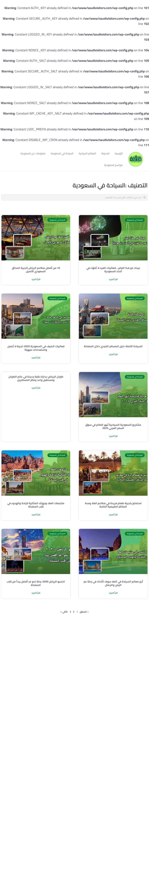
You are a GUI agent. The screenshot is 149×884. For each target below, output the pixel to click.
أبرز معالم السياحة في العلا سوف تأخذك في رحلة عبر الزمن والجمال (113, 583)
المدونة (105, 153)
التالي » (64, 611)
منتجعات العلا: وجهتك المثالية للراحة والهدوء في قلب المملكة (35, 505)
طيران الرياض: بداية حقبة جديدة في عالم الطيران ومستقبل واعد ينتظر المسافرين (35, 378)
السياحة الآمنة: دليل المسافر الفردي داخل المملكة (113, 346)
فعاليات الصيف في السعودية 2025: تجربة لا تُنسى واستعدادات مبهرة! (35, 348)
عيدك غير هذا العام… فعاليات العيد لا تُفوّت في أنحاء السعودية (113, 270)
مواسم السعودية (113, 165)
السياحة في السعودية (62, 153)
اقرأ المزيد (113, 279)
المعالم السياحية (87, 153)
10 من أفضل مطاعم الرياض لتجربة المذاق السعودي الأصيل (36, 270)
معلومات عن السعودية (33, 153)
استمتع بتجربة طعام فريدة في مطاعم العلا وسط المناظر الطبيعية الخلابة (113, 505)
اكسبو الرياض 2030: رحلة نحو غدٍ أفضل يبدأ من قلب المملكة (36, 583)
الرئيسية (119, 153)
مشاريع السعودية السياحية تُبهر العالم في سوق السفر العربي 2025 (113, 426)
